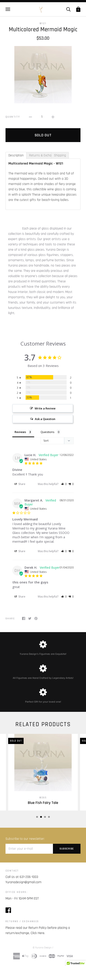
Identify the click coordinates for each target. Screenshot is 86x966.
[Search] (68, 9)
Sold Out (43, 135)
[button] (63, 484)
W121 (43, 23)
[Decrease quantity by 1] (30, 117)
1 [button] (37, 817)
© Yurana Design (42, 947)
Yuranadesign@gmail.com (23, 882)
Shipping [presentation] (60, 155)
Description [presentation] (16, 155)
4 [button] (49, 817)
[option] (43, 74)
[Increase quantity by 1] (53, 117)
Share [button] (21, 484)
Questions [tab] (47, 432)
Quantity (13, 116)
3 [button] (45, 817)
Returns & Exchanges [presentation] (40, 155)
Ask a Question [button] (45, 419)
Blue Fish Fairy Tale (43, 802)
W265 (43, 797)
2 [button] (41, 817)
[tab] (16, 155)
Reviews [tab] (20, 432)
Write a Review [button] (45, 408)
